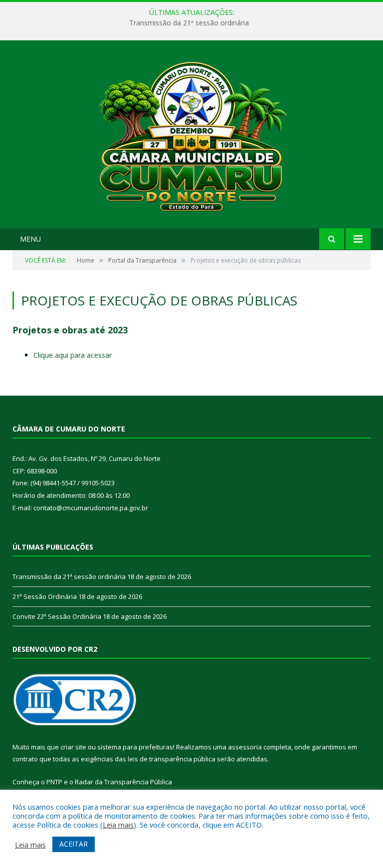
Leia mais (118, 825)
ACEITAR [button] (73, 844)
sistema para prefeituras (135, 746)
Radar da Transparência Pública (123, 781)
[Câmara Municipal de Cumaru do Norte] (192, 135)
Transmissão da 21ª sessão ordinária (189, 22)
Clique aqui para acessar (72, 355)
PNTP (54, 781)
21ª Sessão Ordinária (44, 596)
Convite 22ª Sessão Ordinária (56, 616)
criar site (73, 746)
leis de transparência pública (171, 758)
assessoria (245, 746)
